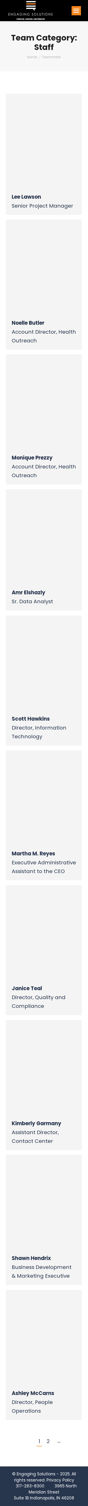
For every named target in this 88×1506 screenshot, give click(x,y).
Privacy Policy (60, 1480)
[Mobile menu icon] (76, 10)
